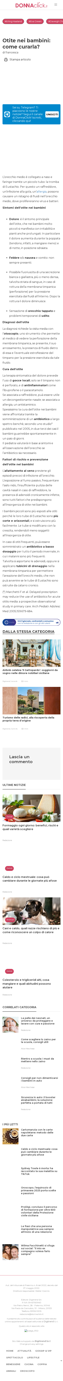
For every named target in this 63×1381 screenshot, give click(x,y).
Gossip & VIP (43, 1350)
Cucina (28, 1364)
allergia (42, 191)
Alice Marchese (27, 1048)
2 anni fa (14, 729)
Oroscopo (27, 1371)
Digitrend (49, 1321)
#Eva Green (35, 21)
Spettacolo (14, 1357)
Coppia (42, 1364)
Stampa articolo (20, 59)
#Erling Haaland (13, 21)
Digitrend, (7, 681)
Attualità (24, 1350)
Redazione (7, 840)
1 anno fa (14, 681)
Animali (11, 1371)
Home (9, 1350)
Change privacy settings (31, 1344)
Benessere (13, 1364)
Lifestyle (33, 1357)
